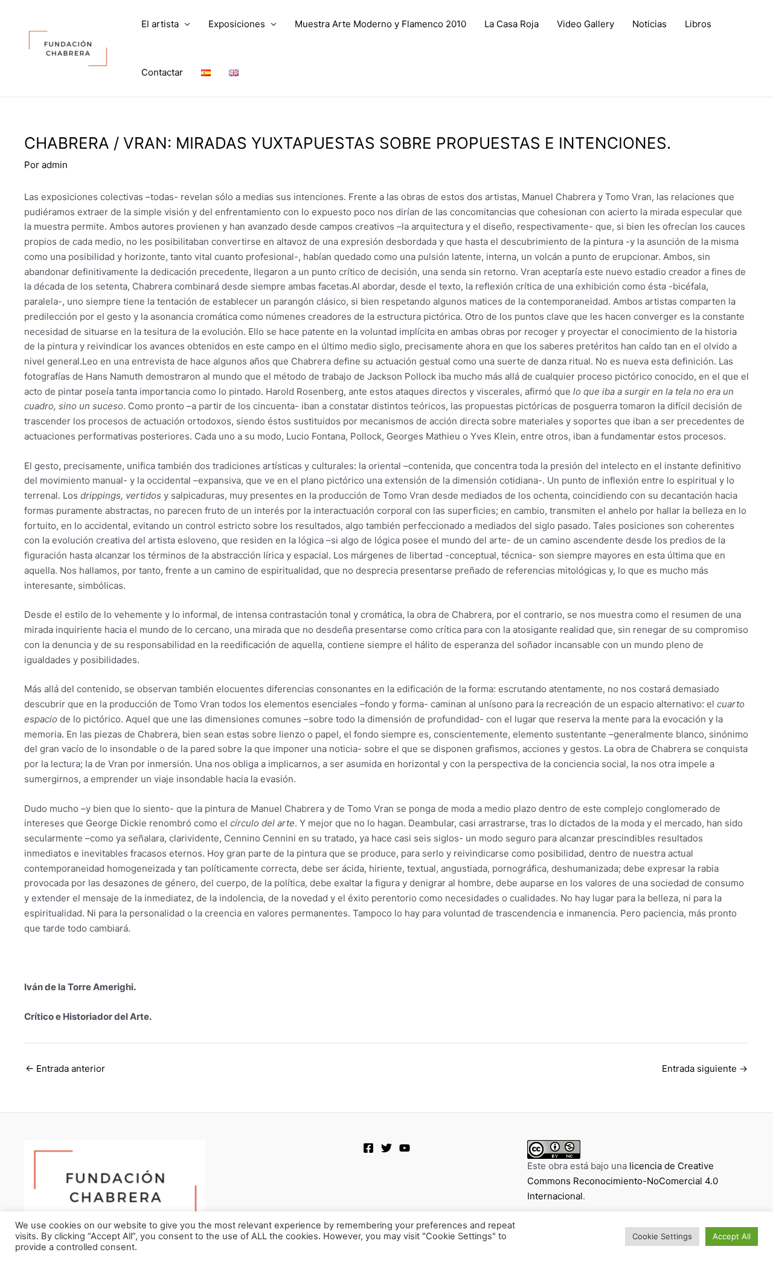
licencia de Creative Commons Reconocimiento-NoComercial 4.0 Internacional (622, 1181)
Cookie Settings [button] (662, 1236)
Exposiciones (236, 24)
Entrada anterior (65, 1068)
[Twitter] (386, 1148)
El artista (160, 24)
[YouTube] (404, 1148)
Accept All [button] (732, 1236)
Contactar (162, 72)
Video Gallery (585, 24)
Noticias (649, 24)
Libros (698, 24)
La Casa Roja (511, 24)
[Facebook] (368, 1148)
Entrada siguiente (705, 1068)
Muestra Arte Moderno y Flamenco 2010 (380, 24)
